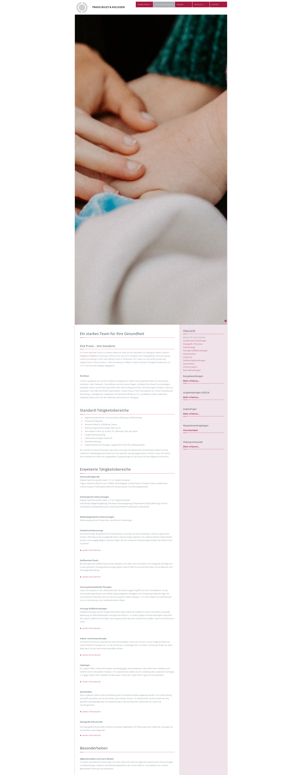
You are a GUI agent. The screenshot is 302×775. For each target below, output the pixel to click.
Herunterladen (190, 430)
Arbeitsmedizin (189, 354)
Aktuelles (198, 4)
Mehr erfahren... (191, 380)
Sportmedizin (188, 363)
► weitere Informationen (90, 550)
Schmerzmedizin (190, 367)
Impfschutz (187, 357)
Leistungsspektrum (163, 4)
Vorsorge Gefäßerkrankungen (195, 350)
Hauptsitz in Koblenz (88, 356)
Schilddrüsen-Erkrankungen (194, 340)
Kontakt (215, 4)
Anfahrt (180, 4)
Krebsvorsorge (189, 347)
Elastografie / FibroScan (193, 344)
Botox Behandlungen (192, 370)
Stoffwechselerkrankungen (194, 360)
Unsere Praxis (143, 4)
